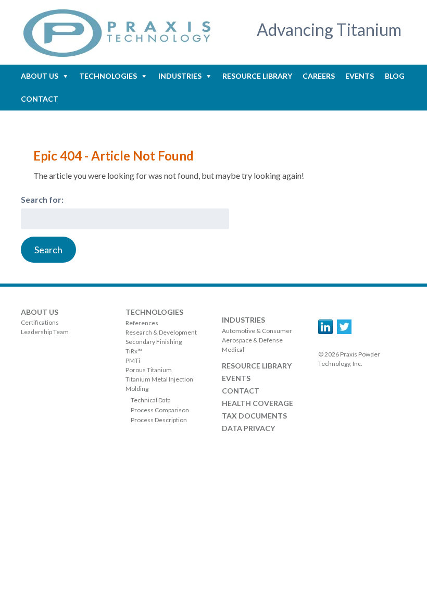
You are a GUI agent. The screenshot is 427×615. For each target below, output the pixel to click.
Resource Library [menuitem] (257, 75)
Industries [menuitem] (180, 75)
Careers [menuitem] (319, 75)
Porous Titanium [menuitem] (148, 370)
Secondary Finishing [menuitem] (153, 342)
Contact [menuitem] (39, 98)
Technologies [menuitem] (108, 75)
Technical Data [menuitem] (151, 400)
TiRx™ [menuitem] (133, 351)
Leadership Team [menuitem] (45, 332)
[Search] (48, 250)
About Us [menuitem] (39, 75)
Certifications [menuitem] (40, 322)
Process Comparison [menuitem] (160, 410)
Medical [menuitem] (233, 349)
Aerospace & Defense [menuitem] (252, 340)
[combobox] (125, 218)
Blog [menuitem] (395, 75)
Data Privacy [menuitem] (248, 428)
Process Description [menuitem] (159, 420)
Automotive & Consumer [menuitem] (257, 331)
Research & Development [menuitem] (161, 332)
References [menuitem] (141, 323)
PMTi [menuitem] (132, 360)
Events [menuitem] (359, 75)
